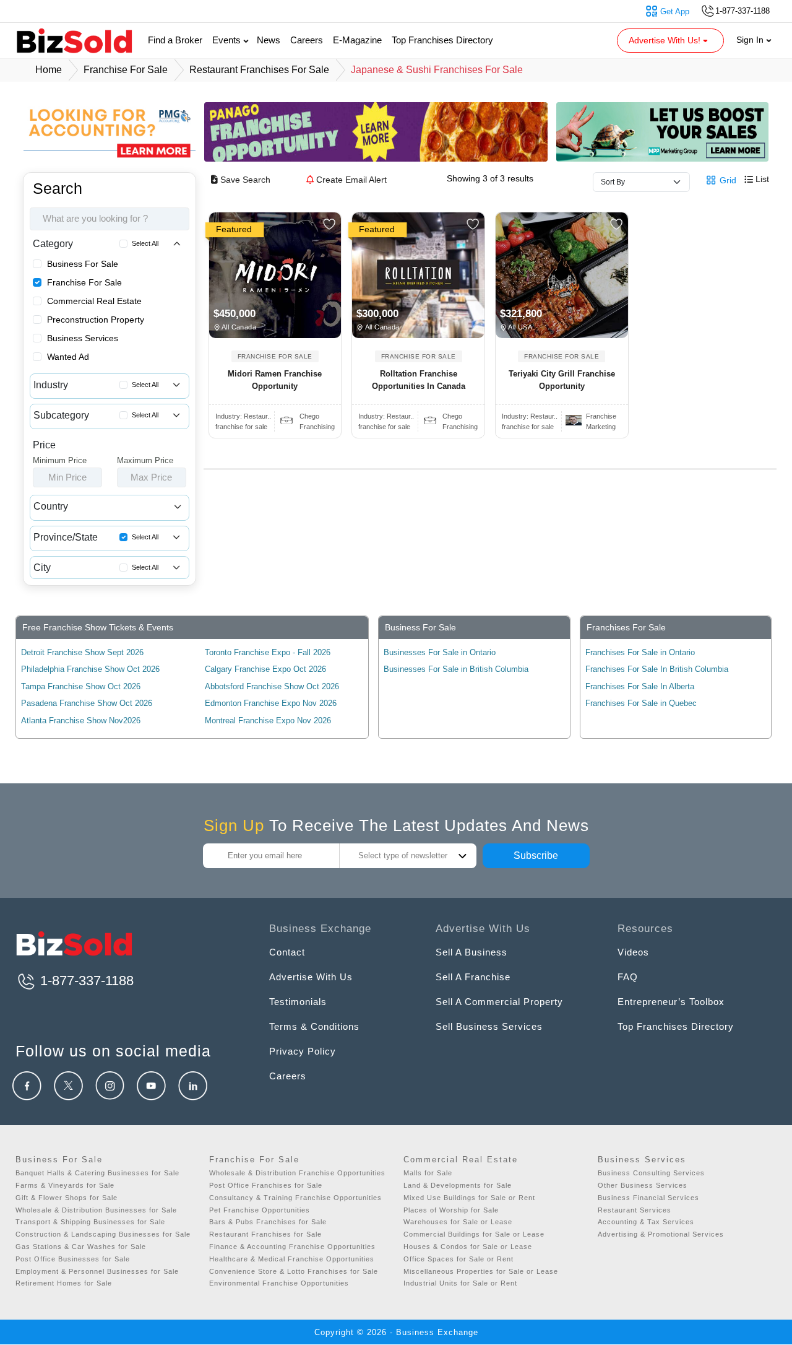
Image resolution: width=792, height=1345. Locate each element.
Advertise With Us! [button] (666, 40)
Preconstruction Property (95, 319)
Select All (145, 243)
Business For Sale (82, 264)
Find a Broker (175, 40)
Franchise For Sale (84, 282)
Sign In (751, 40)
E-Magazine (357, 40)
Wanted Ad (68, 357)
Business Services (82, 338)
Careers (306, 40)
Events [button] (227, 40)
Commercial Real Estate (94, 301)
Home (48, 69)
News (268, 40)
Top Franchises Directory (442, 40)
